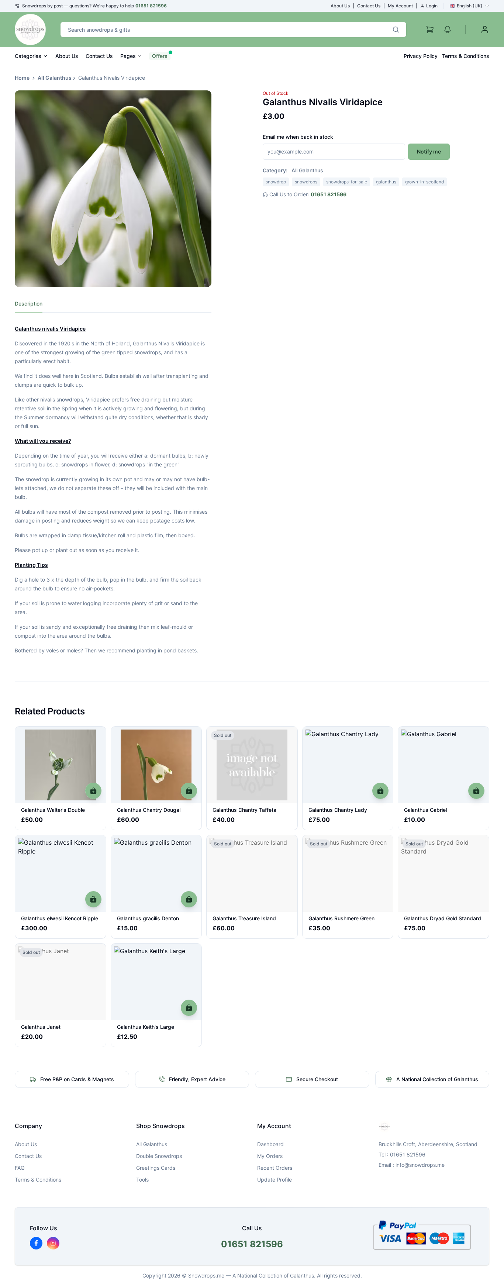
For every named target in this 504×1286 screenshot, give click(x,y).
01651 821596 (151, 5)
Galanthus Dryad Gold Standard (442, 918)
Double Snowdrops (159, 1156)
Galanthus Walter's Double (53, 810)
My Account (400, 5)
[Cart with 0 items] (430, 29)
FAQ (20, 1168)
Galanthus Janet (41, 1027)
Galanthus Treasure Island (244, 918)
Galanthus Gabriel (425, 810)
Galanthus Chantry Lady (337, 810)
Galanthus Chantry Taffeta (244, 810)
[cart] (93, 791)
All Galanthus (55, 78)
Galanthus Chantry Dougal (148, 810)
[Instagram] (53, 1243)
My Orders (270, 1156)
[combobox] (223, 29)
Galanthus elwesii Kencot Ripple (59, 918)
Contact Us (368, 5)
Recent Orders (274, 1168)
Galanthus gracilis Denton (148, 918)
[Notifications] (447, 29)
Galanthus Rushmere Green (341, 918)
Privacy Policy (421, 56)
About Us (340, 5)
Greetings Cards (155, 1168)
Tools (142, 1179)
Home (22, 78)
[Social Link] (36, 1243)
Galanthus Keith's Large (145, 1027)
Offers (160, 56)
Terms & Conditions (465, 56)
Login (432, 5)
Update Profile (274, 1179)
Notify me (429, 151)
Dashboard (270, 1144)
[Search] (396, 29)
